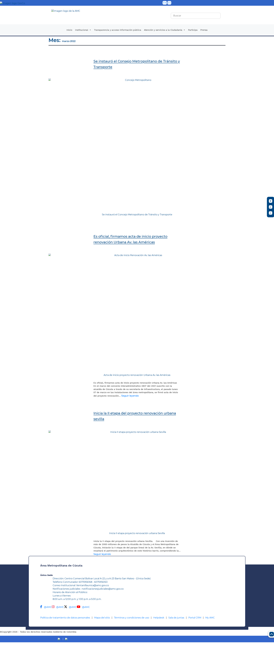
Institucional (81, 30)
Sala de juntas (176, 617)
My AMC (210, 617)
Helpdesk (158, 617)
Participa (193, 30)
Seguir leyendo (130, 395)
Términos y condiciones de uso (131, 617)
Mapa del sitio (102, 617)
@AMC (48, 607)
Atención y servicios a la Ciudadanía (163, 30)
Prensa (203, 30)
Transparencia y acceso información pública (117, 30)
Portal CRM (194, 617)
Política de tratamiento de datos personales (65, 617)
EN (164, 2)
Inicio (69, 30)
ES (169, 2)
